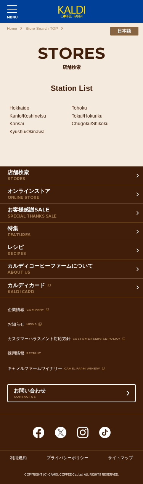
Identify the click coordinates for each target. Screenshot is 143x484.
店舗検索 (18, 175)
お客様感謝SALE (32, 212)
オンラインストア (29, 193)
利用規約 (18, 457)
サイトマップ (120, 457)
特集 (19, 231)
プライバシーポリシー (67, 457)
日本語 (124, 31)
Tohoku (79, 108)
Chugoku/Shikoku (90, 123)
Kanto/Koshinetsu (28, 116)
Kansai (17, 123)
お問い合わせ (30, 392)
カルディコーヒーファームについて (50, 268)
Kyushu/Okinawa (27, 131)
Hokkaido (19, 108)
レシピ (17, 250)
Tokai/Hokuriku (87, 116)
